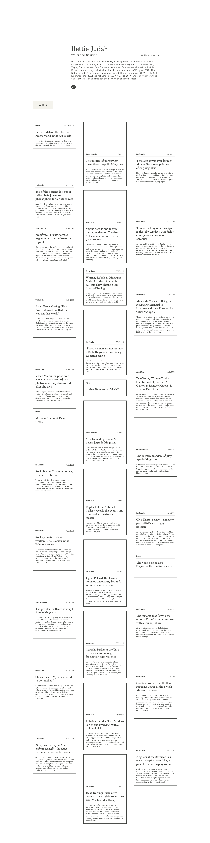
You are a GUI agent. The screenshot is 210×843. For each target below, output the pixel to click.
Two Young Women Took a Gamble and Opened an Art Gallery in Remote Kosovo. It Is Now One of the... (154, 384)
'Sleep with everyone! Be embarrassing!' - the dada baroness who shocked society (54, 748)
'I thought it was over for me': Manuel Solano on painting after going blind (154, 164)
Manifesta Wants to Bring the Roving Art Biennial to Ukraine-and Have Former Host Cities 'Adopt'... (155, 306)
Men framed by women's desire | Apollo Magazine (101, 440)
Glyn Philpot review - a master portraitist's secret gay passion (155, 523)
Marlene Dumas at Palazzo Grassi (51, 420)
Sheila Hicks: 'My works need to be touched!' (53, 678)
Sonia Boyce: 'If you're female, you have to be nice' (54, 473)
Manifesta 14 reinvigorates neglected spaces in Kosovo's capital (53, 238)
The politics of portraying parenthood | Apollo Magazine (104, 162)
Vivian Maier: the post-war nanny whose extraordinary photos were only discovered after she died (53, 381)
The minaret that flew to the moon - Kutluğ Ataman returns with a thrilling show (155, 619)
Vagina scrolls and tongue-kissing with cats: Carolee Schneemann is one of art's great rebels (102, 234)
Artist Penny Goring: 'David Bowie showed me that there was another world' (52, 309)
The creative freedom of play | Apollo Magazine (154, 457)
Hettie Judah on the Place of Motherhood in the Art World (53, 134)
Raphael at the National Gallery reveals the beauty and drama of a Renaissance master (104, 512)
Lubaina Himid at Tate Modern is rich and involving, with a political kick (105, 724)
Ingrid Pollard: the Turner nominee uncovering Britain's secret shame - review (103, 581)
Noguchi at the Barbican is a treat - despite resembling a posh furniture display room (153, 760)
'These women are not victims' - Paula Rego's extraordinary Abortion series (104, 352)
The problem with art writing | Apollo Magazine (54, 610)
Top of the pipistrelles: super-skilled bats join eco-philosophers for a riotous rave (54, 195)
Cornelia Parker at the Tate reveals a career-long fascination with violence (102, 653)
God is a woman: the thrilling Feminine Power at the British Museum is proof (154, 686)
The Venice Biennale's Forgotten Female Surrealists (154, 564)
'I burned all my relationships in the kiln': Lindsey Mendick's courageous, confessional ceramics (155, 233)
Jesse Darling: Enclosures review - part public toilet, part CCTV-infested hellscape (105, 796)
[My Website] (74, 87)
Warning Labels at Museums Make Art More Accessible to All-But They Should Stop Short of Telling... (104, 283)
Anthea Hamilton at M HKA (103, 389)
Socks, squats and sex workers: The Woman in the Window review (52, 540)
